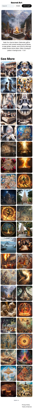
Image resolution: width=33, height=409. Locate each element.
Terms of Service (27, 406)
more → (16, 400)
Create (18, 6)
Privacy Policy (26, 404)
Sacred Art (16, 2)
